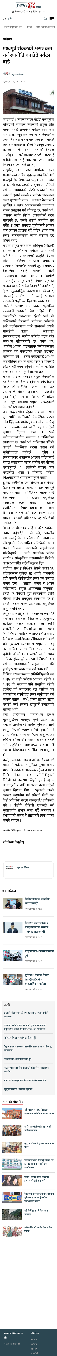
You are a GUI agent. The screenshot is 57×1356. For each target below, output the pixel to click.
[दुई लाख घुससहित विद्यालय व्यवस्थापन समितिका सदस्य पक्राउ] (12, 1113)
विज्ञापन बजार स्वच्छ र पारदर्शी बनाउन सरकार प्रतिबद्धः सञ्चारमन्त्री (36, 927)
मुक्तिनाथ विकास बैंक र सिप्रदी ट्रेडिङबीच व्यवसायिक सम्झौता (37, 979)
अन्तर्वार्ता (34, 1353)
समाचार (34, 1339)
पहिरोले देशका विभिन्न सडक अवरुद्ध (36, 1212)
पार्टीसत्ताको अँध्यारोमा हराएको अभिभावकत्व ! (37, 1128)
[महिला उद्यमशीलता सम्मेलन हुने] (12, 955)
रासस (21, 27)
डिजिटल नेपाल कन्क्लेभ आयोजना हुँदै (37, 901)
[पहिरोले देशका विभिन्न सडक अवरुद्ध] (12, 1214)
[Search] (45, 19)
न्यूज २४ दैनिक (17, 74)
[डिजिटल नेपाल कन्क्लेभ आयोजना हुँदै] (12, 903)
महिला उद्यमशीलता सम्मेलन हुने (39, 953)
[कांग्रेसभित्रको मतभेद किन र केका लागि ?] (12, 1231)
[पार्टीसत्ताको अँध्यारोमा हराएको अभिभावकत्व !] (12, 1130)
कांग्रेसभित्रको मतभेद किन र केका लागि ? (38, 1229)
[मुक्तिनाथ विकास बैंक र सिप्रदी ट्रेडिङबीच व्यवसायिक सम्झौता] (12, 979)
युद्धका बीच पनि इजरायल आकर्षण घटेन (39, 1145)
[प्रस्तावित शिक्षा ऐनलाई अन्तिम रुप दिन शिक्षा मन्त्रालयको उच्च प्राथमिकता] (12, 1164)
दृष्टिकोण (34, 1349)
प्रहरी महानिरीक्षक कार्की (38, 27)
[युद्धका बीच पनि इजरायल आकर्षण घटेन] (12, 1147)
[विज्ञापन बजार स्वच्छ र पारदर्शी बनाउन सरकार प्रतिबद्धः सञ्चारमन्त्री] (12, 927)
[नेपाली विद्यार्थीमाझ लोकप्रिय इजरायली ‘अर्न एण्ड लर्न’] (12, 1180)
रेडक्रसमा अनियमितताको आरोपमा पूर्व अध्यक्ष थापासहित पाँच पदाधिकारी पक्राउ (39, 1197)
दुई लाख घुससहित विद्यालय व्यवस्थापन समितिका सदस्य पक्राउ (39, 1111)
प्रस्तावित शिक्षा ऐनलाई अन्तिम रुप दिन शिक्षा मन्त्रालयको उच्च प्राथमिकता (39, 1164)
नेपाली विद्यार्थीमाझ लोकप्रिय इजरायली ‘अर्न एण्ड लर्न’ (36, 1179)
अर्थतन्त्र (34, 1344)
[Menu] (52, 19)
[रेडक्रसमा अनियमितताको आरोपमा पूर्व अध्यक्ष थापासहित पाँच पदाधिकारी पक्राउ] (12, 1197)
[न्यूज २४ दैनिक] (9, 867)
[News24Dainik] (28, 5)
